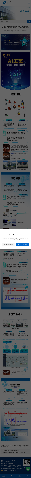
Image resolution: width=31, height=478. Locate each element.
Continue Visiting (8, 244)
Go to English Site (22, 244)
